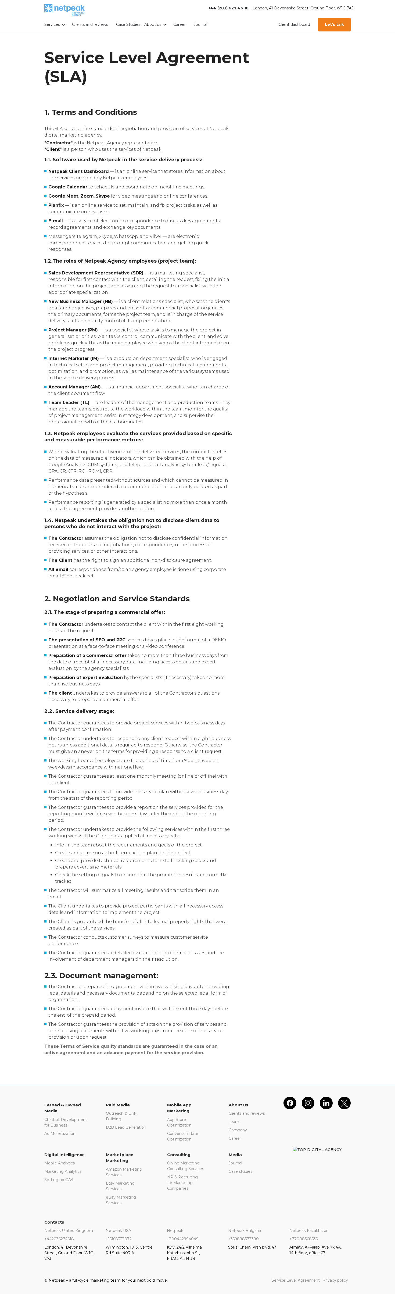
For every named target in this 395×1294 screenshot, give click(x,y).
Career (179, 24)
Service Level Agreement (296, 1280)
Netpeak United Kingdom (68, 1230)
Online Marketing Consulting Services (185, 1166)
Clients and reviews (90, 24)
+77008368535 (303, 1238)
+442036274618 (59, 1238)
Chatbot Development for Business (65, 1122)
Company (238, 1130)
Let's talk (334, 24)
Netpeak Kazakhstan (309, 1230)
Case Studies (128, 24)
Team (234, 1121)
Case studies (240, 1171)
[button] (56, 25)
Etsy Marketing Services (120, 1186)
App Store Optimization (179, 1122)
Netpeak (175, 1230)
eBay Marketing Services (121, 1200)
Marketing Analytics (62, 1171)
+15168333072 (119, 1238)
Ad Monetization (60, 1133)
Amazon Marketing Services (124, 1172)
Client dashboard (294, 24)
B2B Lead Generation (126, 1127)
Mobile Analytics (59, 1163)
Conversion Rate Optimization (182, 1136)
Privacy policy (335, 1280)
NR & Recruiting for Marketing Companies (182, 1183)
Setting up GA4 (58, 1179)
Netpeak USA (118, 1230)
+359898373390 (243, 1238)
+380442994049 (183, 1238)
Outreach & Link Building (121, 1116)
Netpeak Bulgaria (244, 1230)
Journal (200, 24)
